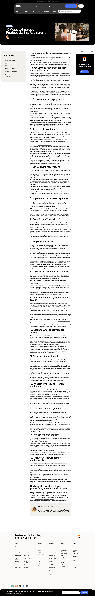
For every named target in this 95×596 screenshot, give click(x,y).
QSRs (49, 366)
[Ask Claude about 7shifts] (16, 586)
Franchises (63, 566)
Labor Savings (52, 567)
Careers (39, 552)
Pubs (62, 560)
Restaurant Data (52, 555)
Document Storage (27, 558)
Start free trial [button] (84, 72)
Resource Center (52, 549)
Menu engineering (34, 261)
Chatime (74, 560)
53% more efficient (39, 89)
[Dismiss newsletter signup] (93, 589)
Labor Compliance (27, 555)
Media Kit (39, 559)
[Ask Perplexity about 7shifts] (20, 586)
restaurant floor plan (44, 324)
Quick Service (63, 545)
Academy (51, 561)
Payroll (25, 564)
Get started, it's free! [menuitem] (71, 6)
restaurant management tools (44, 145)
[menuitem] (28, 6)
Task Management (18, 555)
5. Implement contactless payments (10, 75)
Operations (9, 26)
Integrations (51, 570)
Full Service (63, 548)
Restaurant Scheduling (17, 546)
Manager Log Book (27, 549)
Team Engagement (27, 552)
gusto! (74, 558)
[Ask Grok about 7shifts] (27, 586)
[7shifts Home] (18, 6)
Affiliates (39, 556)
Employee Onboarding (26, 562)
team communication (56, 276)
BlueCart (38, 146)
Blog (50, 545)
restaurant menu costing (53, 134)
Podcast (33, 11)
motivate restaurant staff (41, 118)
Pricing (39, 563)
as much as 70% (52, 393)
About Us (39, 545)
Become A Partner (41, 554)
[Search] (59, 11)
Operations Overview (17, 559)
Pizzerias (62, 555)
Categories (25, 11)
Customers (40, 548)
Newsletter (54, 11)
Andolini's (74, 567)
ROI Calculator (52, 576)
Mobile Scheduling (27, 545)
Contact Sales (40, 567)
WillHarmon (15, 37)
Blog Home (18, 11)
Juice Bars (63, 557)
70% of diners (43, 210)
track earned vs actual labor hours (49, 226)
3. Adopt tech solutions (10, 68)
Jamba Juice (75, 556)
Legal (39, 561)
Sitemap (39, 565)
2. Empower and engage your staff (11, 64)
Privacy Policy (19, 593)
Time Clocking (17, 552)
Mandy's (74, 562)
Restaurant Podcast (53, 558)
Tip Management (18, 567)
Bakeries (62, 562)
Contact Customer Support (76, 551)
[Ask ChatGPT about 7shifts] (12, 586)
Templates (46, 11)
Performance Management (17, 562)
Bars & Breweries (64, 553)
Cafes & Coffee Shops (63, 551)
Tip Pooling (26, 567)
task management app (36, 160)
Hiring (16, 564)
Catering (62, 564)
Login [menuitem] (81, 6)
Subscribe (84, 592)
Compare (39, 550)
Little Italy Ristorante (76, 565)
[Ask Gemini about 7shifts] (23, 586)
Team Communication (17, 549)
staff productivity (52, 189)
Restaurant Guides (52, 552)
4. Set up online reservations (11, 71)
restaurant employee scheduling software (44, 499)
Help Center (75, 545)
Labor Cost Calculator (51, 574)
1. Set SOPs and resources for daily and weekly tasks (11, 59)
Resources (40, 11)
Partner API (75, 548)
